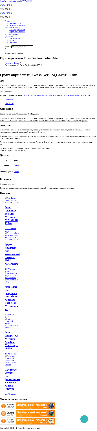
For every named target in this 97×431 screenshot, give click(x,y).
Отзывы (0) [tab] (9, 104)
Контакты (9, 36)
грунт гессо (87, 95)
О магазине (9, 21)
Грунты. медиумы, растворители (43, 95)
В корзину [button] (13, 354)
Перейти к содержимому (10, 1)
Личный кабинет (11, 34)
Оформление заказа (17, 32)
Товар (16, 63)
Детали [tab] (8, 102)
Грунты (26, 95)
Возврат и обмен (16, 23)
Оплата (12, 40)
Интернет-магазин (12, 27)
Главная (8, 63)
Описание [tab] (9, 99)
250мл (16, 165)
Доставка (13, 42)
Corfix (16, 172)
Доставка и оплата (12, 38)
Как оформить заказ (17, 30)
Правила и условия (17, 25)
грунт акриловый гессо (72, 95)
